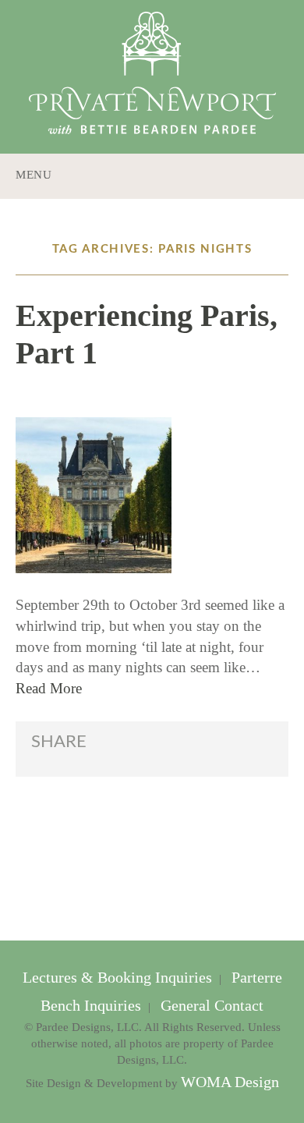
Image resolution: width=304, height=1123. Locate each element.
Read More (49, 688)
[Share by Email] (191, 749)
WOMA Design (230, 1082)
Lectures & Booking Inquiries (119, 977)
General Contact (210, 1005)
